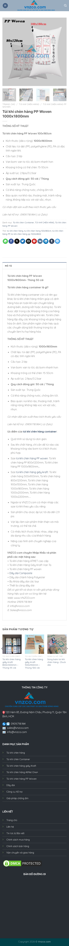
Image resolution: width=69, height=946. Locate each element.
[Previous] (8, 52)
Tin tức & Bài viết (15, 833)
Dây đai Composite (20, 573)
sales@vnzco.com (18, 727)
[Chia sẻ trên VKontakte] (40, 241)
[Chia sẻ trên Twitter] (22, 241)
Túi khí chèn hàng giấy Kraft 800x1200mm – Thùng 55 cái (11, 663)
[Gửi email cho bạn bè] (28, 241)
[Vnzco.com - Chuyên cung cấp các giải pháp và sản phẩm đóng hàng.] (36, 5)
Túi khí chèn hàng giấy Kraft (21, 765)
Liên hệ (10, 826)
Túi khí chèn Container (23, 222)
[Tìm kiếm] (65, 5)
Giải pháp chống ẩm (17, 798)
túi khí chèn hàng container (40, 431)
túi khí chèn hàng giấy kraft (32, 472)
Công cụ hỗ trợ (14, 791)
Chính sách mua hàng (18, 839)
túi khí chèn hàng (15, 231)
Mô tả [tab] (8, 266)
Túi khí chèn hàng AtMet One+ (22, 772)
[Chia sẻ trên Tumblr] (51, 241)
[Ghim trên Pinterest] (34, 241)
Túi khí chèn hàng (15, 752)
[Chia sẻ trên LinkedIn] (45, 241)
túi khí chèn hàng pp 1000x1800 (26, 234)
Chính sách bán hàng (17, 846)
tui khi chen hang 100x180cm (37, 231)
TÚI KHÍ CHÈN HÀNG (29, 104)
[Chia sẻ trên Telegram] (57, 241)
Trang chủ (8, 104)
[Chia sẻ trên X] (17, 241)
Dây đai (10, 785)
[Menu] (5, 5)
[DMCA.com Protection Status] (22, 863)
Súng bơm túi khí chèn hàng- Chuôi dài (56, 662)
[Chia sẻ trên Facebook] (11, 241)
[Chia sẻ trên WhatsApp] (5, 241)
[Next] (61, 52)
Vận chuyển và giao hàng (20, 852)
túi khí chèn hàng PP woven (32, 458)
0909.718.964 (18, 723)
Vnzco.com (44, 941)
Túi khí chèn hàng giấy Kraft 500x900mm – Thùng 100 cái (34, 663)
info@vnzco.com (17, 732)
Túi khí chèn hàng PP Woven (21, 778)
